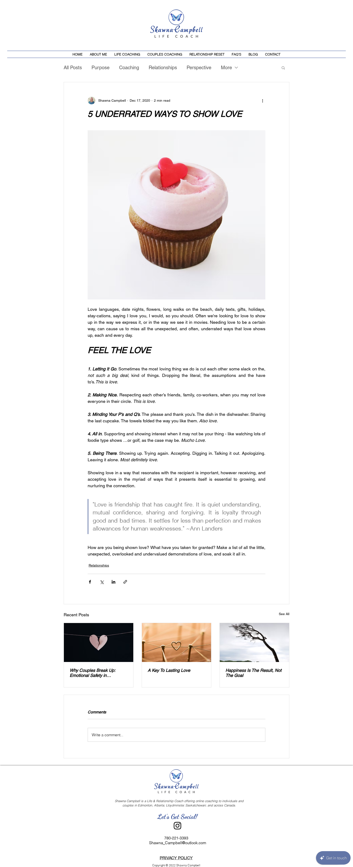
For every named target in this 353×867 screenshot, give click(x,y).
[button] (283, 67)
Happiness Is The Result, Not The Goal (253, 673)
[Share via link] (125, 582)
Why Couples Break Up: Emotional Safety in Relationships (92, 673)
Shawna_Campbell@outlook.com (177, 842)
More (226, 67)
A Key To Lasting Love (169, 670)
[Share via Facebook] (90, 582)
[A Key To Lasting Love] (176, 642)
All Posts (73, 67)
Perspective (199, 67)
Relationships (163, 67)
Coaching (129, 67)
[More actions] (262, 100)
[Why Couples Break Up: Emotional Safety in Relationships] (98, 642)
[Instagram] (177, 826)
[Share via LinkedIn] (113, 582)
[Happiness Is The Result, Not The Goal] (254, 642)
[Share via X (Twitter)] (101, 582)
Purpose (100, 67)
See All (284, 614)
